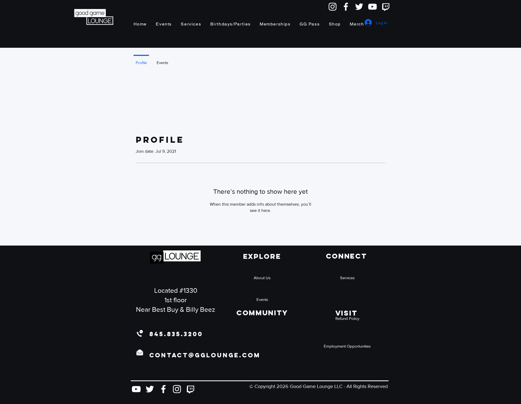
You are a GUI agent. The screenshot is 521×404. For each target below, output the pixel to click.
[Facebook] (346, 6)
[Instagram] (332, 6)
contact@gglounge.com (204, 355)
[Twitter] (359, 6)
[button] (347, 318)
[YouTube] (372, 6)
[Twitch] (385, 6)
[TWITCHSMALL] (190, 389)
